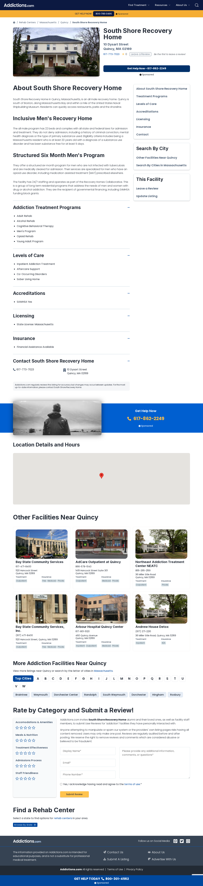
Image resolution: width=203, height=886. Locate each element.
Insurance (143, 127)
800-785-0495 (104, 13)
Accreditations (147, 111)
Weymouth (41, 695)
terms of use (132, 784)
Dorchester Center (66, 695)
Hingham (158, 695)
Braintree (21, 695)
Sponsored (123, 14)
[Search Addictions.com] (196, 5)
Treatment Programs (151, 96)
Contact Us (115, 852)
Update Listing (146, 196)
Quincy (64, 22)
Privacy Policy (134, 869)
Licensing (143, 119)
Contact (142, 134)
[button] (101, 476)
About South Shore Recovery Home (161, 89)
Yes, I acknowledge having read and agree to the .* (102, 784)
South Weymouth (114, 695)
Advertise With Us (164, 859)
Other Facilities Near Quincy (156, 158)
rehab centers (63, 818)
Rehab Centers (27, 22)
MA (118, 49)
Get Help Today (101, 878)
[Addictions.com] (14, 22)
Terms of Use (115, 869)
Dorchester (139, 695)
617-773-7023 (111, 54)
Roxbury (175, 695)
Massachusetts (48, 22)
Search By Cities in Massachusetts (161, 165)
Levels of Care (146, 104)
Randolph (90, 695)
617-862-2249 (148, 419)
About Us (158, 852)
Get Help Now (83, 13)
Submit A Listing (118, 859)
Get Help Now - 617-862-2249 (146, 68)
